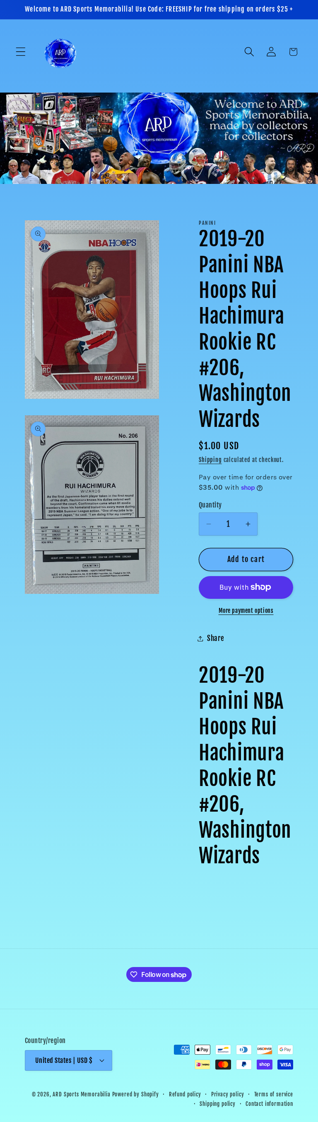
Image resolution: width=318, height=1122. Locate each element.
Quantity (210, 505)
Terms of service (273, 1094)
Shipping (210, 460)
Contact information (269, 1104)
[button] (21, 52)
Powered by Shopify (135, 1094)
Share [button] (215, 638)
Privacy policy (227, 1094)
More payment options (246, 611)
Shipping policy (218, 1104)
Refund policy (185, 1094)
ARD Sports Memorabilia (81, 1094)
